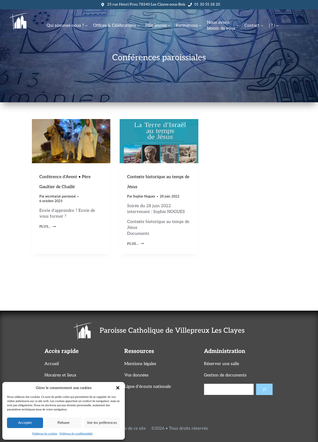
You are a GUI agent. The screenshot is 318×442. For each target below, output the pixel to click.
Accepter (25, 423)
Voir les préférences (102, 423)
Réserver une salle (221, 363)
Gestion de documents (225, 375)
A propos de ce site (127, 428)
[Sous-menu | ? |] (277, 25)
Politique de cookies (44, 433)
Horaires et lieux (60, 375)
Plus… (47, 227)
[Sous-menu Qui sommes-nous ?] (86, 25)
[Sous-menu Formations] (200, 25)
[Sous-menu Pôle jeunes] (169, 25)
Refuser (64, 423)
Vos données (136, 375)
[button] (117, 388)
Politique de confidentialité (76, 433)
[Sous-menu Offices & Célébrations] (138, 25)
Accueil (51, 363)
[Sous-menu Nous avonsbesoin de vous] (238, 25)
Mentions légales (140, 363)
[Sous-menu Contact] (262, 25)
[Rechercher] (264, 389)
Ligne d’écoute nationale (147, 386)
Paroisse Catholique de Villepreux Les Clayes (172, 330)
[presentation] (71, 141)
